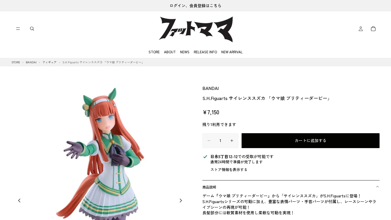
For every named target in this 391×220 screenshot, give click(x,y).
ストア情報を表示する (229, 169)
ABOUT (170, 51)
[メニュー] (18, 28)
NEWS (184, 51)
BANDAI (210, 88)
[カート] (373, 28)
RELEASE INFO (205, 51)
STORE (154, 51)
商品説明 (209, 186)
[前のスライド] (17, 201)
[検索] (32, 28)
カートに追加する (311, 140)
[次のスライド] (182, 201)
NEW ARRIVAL (232, 51)
